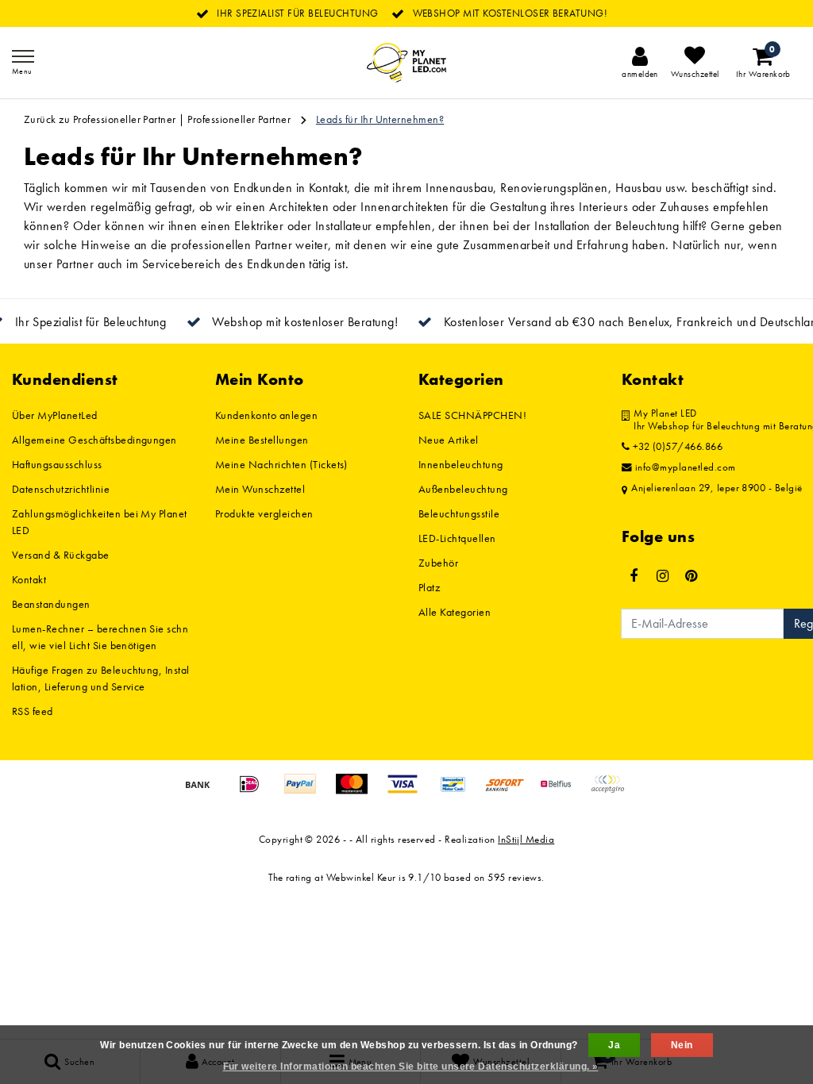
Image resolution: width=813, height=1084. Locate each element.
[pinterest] (691, 576)
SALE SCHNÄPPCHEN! (472, 415)
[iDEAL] (254, 791)
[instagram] (662, 576)
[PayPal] (305, 791)
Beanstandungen (51, 604)
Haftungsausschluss (57, 464)
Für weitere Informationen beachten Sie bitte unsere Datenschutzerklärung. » (411, 1066)
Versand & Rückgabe (61, 555)
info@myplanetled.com (685, 467)
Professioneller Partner (239, 119)
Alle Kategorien (454, 612)
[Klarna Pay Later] (611, 791)
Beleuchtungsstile (458, 513)
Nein (682, 1045)
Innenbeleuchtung (460, 464)
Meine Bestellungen (262, 439)
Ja (614, 1045)
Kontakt (29, 579)
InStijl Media (526, 839)
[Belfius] (561, 791)
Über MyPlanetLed (55, 415)
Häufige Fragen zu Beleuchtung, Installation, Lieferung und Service (101, 678)
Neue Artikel (448, 439)
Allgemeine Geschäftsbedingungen (94, 439)
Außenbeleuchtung (463, 489)
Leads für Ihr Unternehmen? (380, 119)
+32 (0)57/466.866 (676, 446)
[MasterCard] (357, 791)
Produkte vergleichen (264, 513)
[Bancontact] (458, 791)
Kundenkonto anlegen (266, 415)
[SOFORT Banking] (510, 791)
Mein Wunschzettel (260, 489)
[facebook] (633, 576)
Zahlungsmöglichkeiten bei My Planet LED (99, 521)
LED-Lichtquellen (457, 538)
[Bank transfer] (203, 791)
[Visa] (408, 791)
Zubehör (438, 562)
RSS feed (32, 711)
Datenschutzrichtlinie (61, 489)
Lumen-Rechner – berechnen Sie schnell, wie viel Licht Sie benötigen (100, 636)
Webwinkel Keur (361, 877)
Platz (429, 587)
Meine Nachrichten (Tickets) (281, 464)
